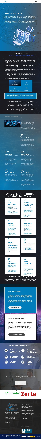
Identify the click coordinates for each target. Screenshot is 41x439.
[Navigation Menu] (36, 1)
